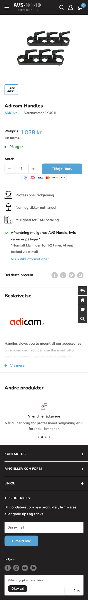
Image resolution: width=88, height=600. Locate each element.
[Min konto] (70, 7)
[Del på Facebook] (54, 275)
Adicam (11, 113)
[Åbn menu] (7, 7)
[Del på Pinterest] (63, 275)
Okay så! (18, 589)
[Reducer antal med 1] (9, 168)
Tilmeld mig (21, 541)
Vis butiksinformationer (30, 259)
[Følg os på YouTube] (25, 568)
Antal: (9, 159)
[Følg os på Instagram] (16, 568)
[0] (80, 7)
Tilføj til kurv (62, 169)
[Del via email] (80, 275)
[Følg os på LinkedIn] (33, 568)
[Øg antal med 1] (33, 168)
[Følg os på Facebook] (8, 568)
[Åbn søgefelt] (61, 7)
